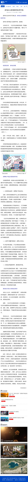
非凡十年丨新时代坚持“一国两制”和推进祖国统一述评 (18, 394)
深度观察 (5, 391)
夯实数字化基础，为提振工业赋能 (8, 405)
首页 (2, 6)
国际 (25, 6)
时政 (17, 6)
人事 (21, 6)
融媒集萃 (5, 425)
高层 (14, 6)
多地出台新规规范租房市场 (7, 399)
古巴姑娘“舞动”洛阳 (8, 440)
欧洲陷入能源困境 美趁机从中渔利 (16, 417)
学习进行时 (8, 6)
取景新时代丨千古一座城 (9, 457)
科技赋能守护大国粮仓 (14, 411)
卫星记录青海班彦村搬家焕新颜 (11, 473)
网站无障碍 (24, 2)
